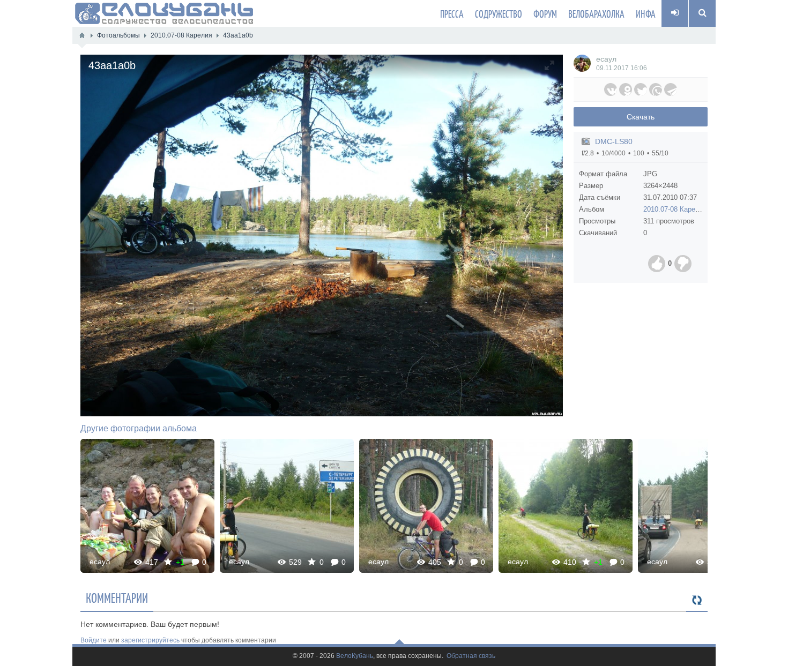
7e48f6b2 (426, 505)
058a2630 (565, 505)
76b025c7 (148, 505)
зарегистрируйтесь (150, 640)
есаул (606, 59)
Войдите (93, 640)
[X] (640, 89)
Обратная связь (471, 656)
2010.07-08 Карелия (675, 209)
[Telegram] (670, 89)
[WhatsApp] (655, 89)
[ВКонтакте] (610, 89)
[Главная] (82, 35)
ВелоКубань (354, 656)
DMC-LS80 (614, 141)
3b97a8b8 (286, 505)
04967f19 (705, 505)
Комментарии (117, 597)
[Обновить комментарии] (697, 600)
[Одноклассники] (625, 89)
